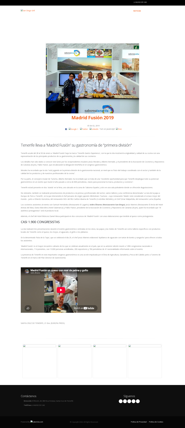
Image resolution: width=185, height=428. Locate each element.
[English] (155, 2)
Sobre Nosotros (115, 11)
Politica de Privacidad (139, 422)
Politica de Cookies (156, 422)
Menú (127, 11)
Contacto (158, 11)
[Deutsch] (160, 2)
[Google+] (133, 401)
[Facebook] (121, 401)
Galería (147, 11)
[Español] (150, 2)
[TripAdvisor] (129, 401)
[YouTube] (138, 401)
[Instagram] (125, 401)
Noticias (137, 11)
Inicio (102, 11)
